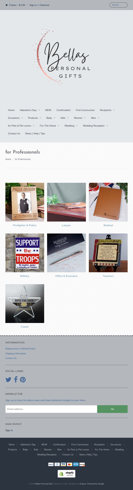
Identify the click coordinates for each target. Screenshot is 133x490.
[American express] (76, 464)
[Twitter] (8, 379)
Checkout (44, 5)
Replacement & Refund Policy (20, 348)
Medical (108, 225)
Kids (63, 117)
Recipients (105, 110)
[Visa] (63, 464)
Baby (49, 117)
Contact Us (14, 133)
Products (33, 117)
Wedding (69, 125)
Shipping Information (15, 353)
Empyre (83, 484)
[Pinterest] (23, 379)
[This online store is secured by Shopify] (66, 473)
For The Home (48, 125)
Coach (25, 326)
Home (11, 110)
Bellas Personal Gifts (44, 484)
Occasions (13, 117)
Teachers (108, 276)
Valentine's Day (28, 110)
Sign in (32, 5)
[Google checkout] (57, 464)
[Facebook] (16, 379)
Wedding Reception (93, 125)
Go (112, 409)
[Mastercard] (69, 464)
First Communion (85, 110)
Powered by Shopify (95, 484)
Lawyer (66, 225)
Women (78, 117)
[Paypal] (51, 464)
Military (24, 276)
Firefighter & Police (24, 225)
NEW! (48, 110)
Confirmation (64, 110)
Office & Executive (66, 276)
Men (93, 117)
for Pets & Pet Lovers (19, 125)
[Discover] (82, 464)
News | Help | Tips (35, 133)
